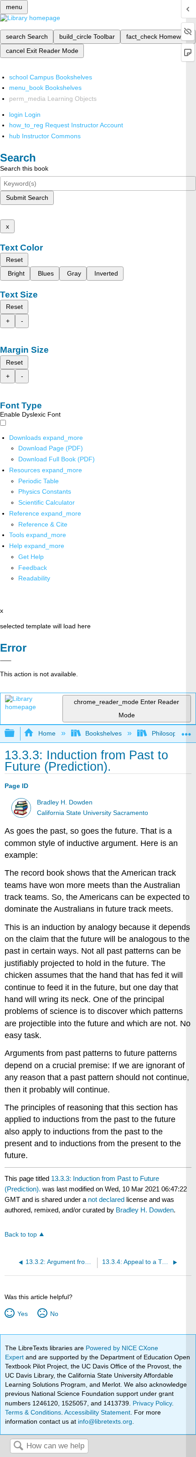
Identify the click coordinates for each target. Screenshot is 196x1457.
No (54, 1313)
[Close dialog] (5, 660)
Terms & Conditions (33, 1412)
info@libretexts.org (104, 1421)
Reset (14, 259)
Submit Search (27, 197)
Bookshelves (103, 733)
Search (18, 1446)
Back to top (21, 1234)
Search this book (24, 168)
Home (46, 733)
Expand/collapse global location (186, 730)
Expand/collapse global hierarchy (15, 733)
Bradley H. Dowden (65, 802)
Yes (22, 1313)
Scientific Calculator (46, 502)
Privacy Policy (152, 1403)
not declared (107, 1199)
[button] (32, 567)
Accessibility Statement (97, 1412)
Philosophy (167, 733)
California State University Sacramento (92, 812)
